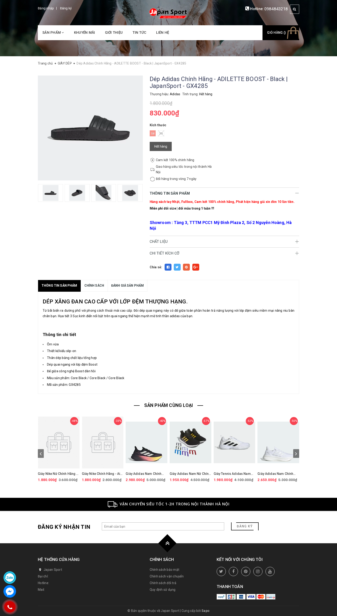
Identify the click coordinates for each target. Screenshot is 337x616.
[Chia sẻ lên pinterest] (186, 267)
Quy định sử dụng (163, 589)
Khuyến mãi (84, 33)
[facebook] (233, 571)
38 (153, 133)
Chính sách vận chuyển (167, 576)
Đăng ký (66, 8)
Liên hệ (162, 33)
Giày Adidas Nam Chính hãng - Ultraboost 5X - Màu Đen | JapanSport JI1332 (146, 474)
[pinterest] (245, 571)
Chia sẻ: (156, 267)
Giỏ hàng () (276, 32)
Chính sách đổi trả (163, 583)
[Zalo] (9, 577)
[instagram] (257, 571)
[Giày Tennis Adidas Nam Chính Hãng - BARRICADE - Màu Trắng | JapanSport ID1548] (234, 442)
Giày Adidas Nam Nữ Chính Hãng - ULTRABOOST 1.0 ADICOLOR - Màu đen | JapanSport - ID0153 (190, 474)
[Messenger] (9, 591)
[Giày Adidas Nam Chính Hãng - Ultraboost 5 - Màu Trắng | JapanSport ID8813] (278, 442)
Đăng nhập (46, 8)
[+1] (195, 267)
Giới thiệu (114, 33)
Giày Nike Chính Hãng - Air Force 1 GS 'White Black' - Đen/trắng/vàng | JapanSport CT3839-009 (102, 474)
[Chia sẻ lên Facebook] (168, 267)
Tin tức (139, 33)
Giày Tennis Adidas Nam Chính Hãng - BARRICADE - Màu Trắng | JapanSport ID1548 (234, 474)
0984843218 (276, 8)
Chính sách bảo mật (165, 569)
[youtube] (270, 571)
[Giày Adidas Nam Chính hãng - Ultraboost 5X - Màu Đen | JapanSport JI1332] (146, 442)
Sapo (206, 611)
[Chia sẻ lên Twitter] (177, 267)
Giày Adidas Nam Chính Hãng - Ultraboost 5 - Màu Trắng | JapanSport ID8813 (277, 474)
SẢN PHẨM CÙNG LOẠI (168, 405)
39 (161, 133)
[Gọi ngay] (10, 607)
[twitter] (221, 571)
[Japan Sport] (168, 13)
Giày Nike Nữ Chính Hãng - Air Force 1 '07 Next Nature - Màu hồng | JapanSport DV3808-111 (58, 474)
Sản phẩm (52, 33)
